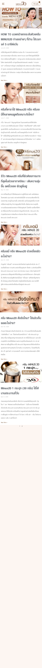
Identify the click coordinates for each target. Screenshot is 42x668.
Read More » (4, 80)
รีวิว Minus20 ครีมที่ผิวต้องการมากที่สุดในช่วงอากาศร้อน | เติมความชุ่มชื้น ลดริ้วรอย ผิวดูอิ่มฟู (21, 181)
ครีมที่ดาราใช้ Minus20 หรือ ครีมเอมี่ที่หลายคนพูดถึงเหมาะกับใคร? (20, 112)
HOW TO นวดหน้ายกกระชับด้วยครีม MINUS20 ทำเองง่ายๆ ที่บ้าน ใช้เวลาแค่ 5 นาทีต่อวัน (21, 39)
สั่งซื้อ (37, 4)
